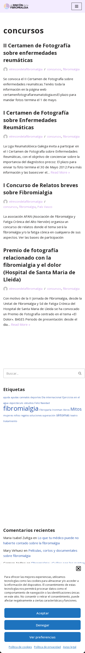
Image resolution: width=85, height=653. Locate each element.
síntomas (63, 415)
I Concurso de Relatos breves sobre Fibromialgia (40, 188)
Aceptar (42, 613)
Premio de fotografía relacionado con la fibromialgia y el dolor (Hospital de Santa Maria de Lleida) (39, 264)
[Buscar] (80, 373)
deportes (35, 397)
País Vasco (44, 207)
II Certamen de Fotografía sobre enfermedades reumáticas (36, 53)
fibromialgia (71, 69)
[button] (78, 568)
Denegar (42, 625)
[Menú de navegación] (76, 6)
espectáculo (16, 403)
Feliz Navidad (42, 403)
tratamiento (10, 421)
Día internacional (51, 397)
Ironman (57, 409)
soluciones (36, 415)
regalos (25, 415)
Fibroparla (45, 409)
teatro (74, 415)
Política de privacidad (47, 647)
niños (17, 415)
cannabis (24, 397)
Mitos (76, 409)
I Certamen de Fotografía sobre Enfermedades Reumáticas (36, 120)
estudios (29, 403)
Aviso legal (69, 647)
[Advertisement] (42, 475)
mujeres (8, 415)
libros (66, 409)
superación (48, 415)
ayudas (15, 397)
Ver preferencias (42, 637)
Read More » (60, 172)
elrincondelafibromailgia (25, 69)
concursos (54, 69)
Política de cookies (20, 647)
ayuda (6, 397)
